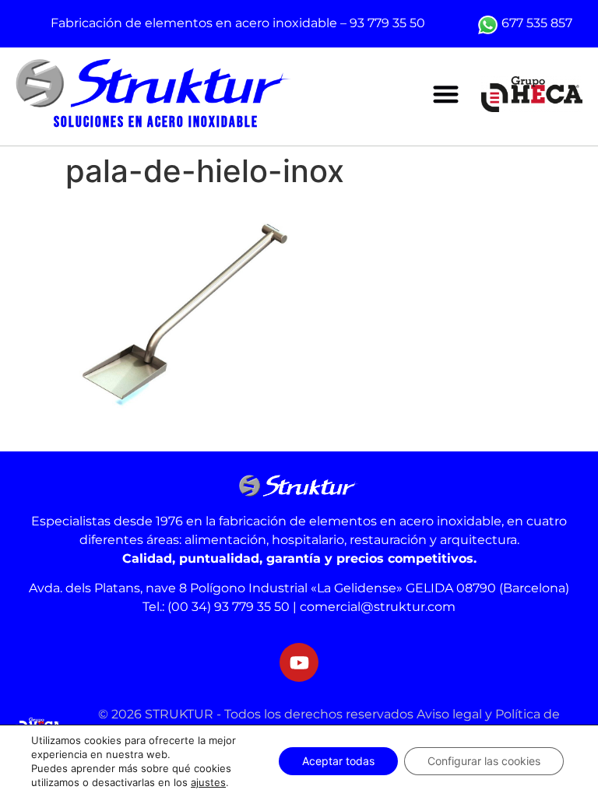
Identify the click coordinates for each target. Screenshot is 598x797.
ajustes (208, 782)
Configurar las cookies (483, 760)
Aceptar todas (338, 760)
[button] (445, 94)
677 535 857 (536, 23)
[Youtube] (299, 662)
